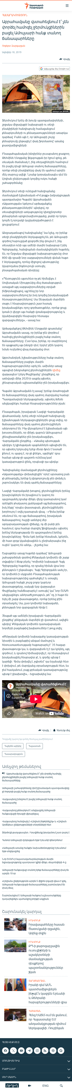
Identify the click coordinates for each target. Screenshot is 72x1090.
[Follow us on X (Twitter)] (13, 1050)
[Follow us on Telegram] (29, 1050)
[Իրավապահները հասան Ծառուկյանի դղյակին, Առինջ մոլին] (15, 924)
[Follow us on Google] (61, 1050)
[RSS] (45, 1050)
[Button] (64, 59)
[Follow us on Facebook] (5, 1050)
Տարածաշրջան (37, 980)
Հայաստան (35, 1011)
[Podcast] (53, 1050)
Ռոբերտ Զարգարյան (13, 45)
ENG (45, 1085)
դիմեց (56, 370)
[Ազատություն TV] (29, 1085)
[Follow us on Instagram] (37, 1050)
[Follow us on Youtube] (21, 1050)
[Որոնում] (61, 1085)
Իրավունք (34, 920)
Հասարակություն (14, 15)
